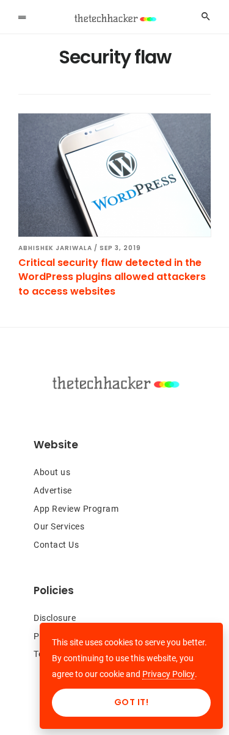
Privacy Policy (168, 674)
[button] (22, 16)
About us (52, 472)
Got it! (131, 702)
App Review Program (76, 509)
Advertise (53, 490)
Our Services (59, 526)
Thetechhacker (114, 18)
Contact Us (56, 545)
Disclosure (55, 618)
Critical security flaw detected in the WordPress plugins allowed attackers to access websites (112, 277)
